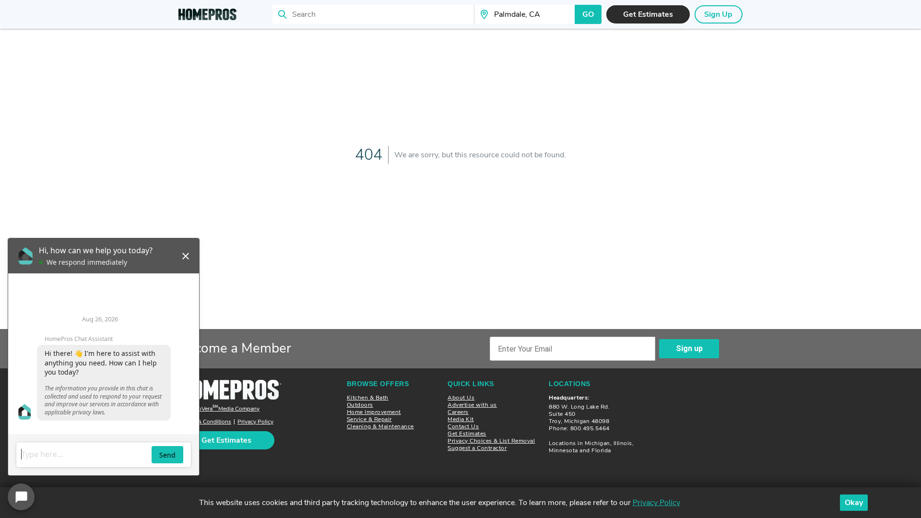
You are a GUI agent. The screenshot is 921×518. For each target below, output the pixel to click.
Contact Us (463, 426)
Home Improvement (374, 412)
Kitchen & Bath (368, 397)
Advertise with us (472, 405)
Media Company (220, 408)
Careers (458, 412)
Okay (854, 502)
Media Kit (461, 419)
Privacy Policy (255, 421)
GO (588, 14)
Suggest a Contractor (477, 448)
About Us (461, 397)
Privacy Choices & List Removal (491, 441)
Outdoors (360, 405)
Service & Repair (369, 419)
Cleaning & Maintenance (380, 426)
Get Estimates (467, 433)
